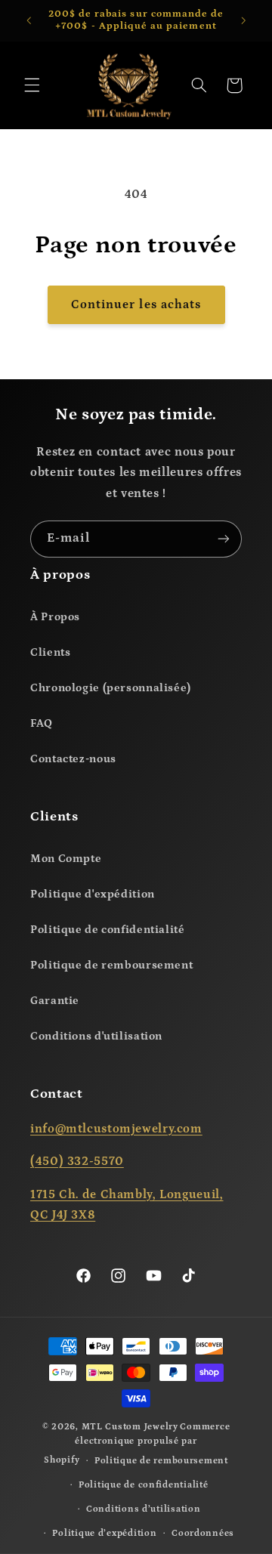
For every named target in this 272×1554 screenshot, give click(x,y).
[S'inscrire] (223, 539)
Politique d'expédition (92, 894)
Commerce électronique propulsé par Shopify (137, 1443)
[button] (31, 85)
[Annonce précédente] (28, 20)
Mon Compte (65, 858)
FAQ (41, 723)
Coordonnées (203, 1533)
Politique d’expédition (104, 1533)
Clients (50, 652)
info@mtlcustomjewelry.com (116, 1128)
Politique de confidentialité (107, 929)
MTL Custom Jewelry (130, 1427)
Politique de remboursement (111, 965)
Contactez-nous (73, 758)
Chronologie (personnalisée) (110, 687)
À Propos (55, 616)
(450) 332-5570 (77, 1161)
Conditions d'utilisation (96, 1036)
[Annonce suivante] (243, 20)
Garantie (54, 1000)
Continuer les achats (136, 304)
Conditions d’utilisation (143, 1509)
